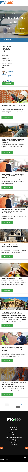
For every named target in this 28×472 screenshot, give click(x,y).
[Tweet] (11, 81)
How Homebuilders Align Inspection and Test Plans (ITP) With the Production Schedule (13, 176)
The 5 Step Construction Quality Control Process (13, 106)
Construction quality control (8, 109)
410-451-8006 (14, 430)
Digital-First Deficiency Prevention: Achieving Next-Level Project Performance (13, 279)
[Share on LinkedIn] (8, 81)
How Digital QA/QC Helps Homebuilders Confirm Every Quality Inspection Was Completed (12, 141)
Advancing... (16, 390)
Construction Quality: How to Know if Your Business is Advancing (13, 383)
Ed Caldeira (4, 74)
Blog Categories (13, 32)
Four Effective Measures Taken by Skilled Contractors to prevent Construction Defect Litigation (13, 211)
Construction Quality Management (10, 73)
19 (13, 407)
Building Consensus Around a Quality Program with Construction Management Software (13, 349)
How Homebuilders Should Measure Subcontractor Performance (11, 245)
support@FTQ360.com (14, 432)
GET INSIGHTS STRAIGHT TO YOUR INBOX (14, 28)
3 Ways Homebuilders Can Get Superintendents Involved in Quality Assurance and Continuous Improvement (13, 314)
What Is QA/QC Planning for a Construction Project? (6, 49)
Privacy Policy (25, 457)
